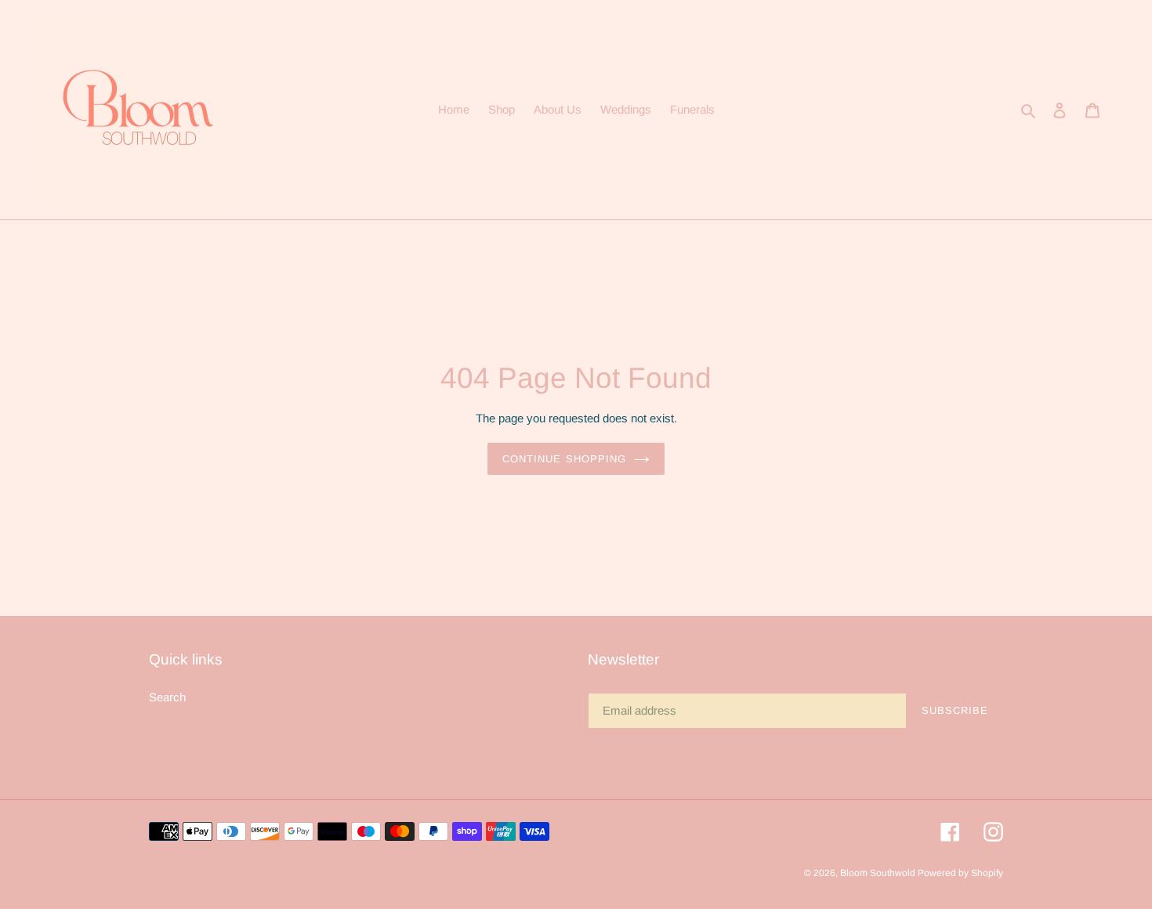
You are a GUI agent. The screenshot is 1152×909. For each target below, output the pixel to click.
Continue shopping (564, 459)
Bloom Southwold (879, 872)
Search (167, 697)
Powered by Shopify (960, 872)
